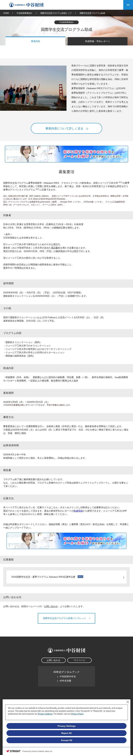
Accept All (66, 740)
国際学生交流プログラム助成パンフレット (65, 618)
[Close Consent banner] (127, 702)
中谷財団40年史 (68, 676)
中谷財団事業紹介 (26, 13)
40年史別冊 (65, 680)
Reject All (66, 733)
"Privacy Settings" (45, 714)
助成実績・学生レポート (97, 41)
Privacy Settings (67, 726)
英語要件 (55, 247)
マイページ (79, 660)
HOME (6, 13)
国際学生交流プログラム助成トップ (56, 13)
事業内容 (35, 41)
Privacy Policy (77, 714)
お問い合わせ (51, 606)
